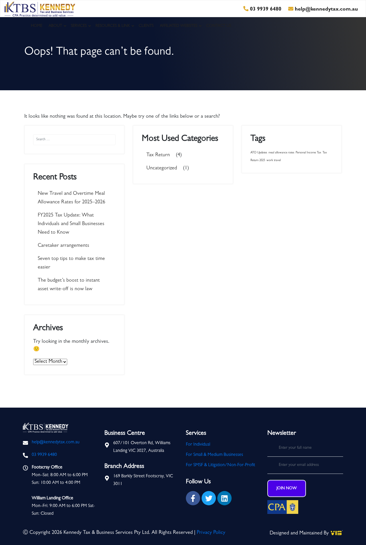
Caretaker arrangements (63, 246)
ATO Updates (258, 152)
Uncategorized (161, 168)
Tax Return (158, 155)
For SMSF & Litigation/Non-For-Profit (220, 465)
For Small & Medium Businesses (214, 455)
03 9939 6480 (264, 9)
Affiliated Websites (178, 26)
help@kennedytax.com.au (325, 9)
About (55, 26)
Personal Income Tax (308, 152)
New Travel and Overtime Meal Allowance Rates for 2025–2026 (71, 198)
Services (79, 26)
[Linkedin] (224, 498)
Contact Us (218, 26)
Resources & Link (113, 26)
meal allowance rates (281, 152)
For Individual (198, 444)
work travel (273, 160)
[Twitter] (209, 498)
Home (36, 26)
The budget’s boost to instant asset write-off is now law (69, 285)
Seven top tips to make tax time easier (71, 263)
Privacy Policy (211, 533)
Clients (146, 26)
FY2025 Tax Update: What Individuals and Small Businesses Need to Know (71, 224)
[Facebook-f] (193, 498)
